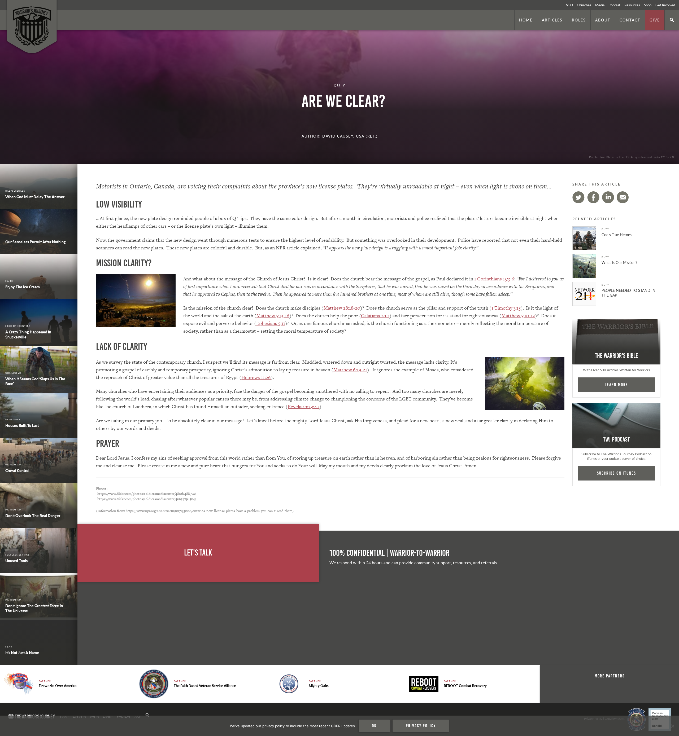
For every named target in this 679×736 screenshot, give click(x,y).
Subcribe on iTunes (616, 473)
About (602, 20)
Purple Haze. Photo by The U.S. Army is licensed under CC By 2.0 (631, 157)
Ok (374, 725)
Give (655, 20)
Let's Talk (198, 552)
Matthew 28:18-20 (342, 308)
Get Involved (665, 5)
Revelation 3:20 (303, 406)
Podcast (614, 5)
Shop (647, 5)
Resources (632, 5)
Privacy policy (421, 725)
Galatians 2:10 (375, 315)
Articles (552, 20)
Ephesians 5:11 (270, 323)
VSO (569, 5)
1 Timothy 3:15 (506, 308)
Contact (630, 20)
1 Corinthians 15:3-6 (494, 278)
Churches (584, 5)
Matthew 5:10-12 (518, 315)
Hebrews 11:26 (256, 377)
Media (599, 5)
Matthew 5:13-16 (272, 315)
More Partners (610, 675)
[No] (672, 726)
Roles (579, 20)
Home (526, 20)
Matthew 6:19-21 (350, 369)
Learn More (616, 384)
